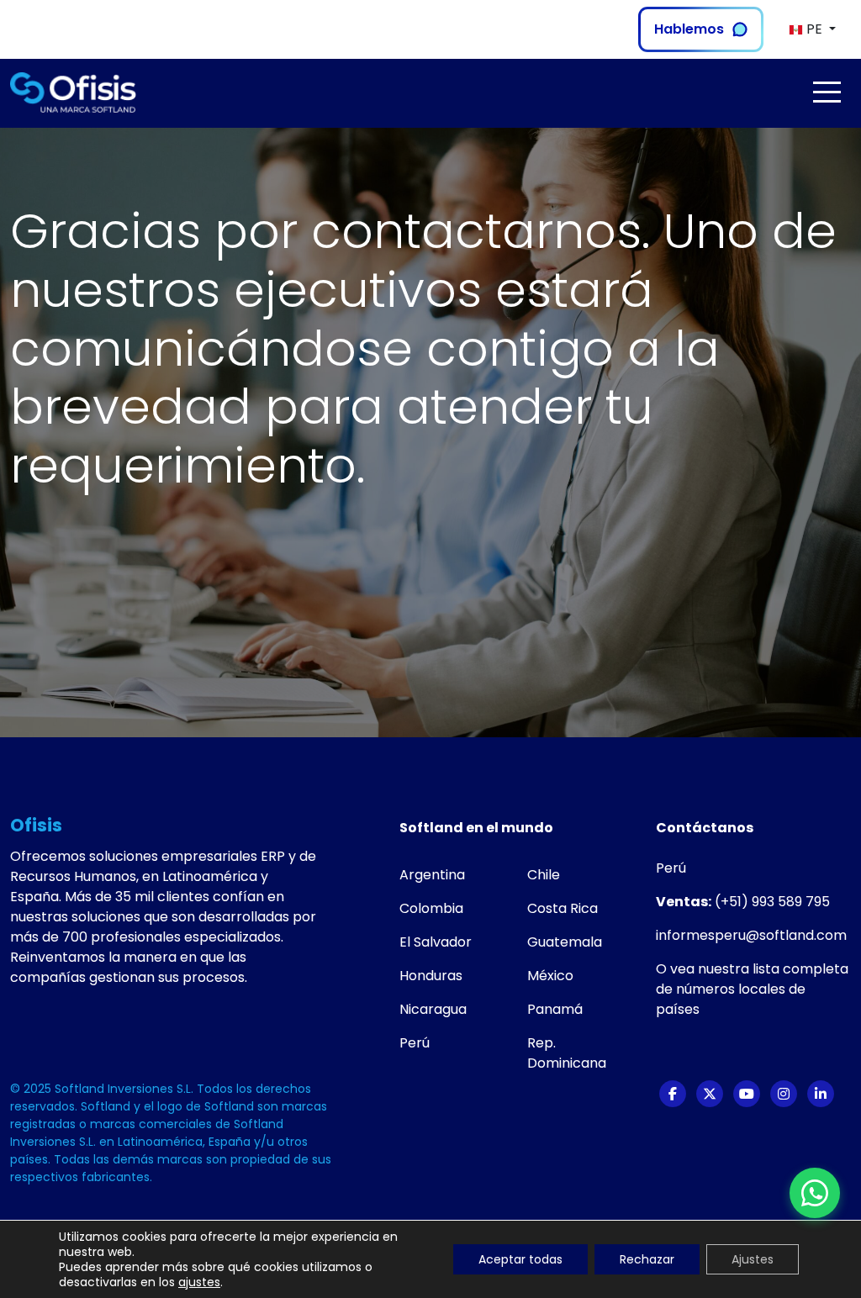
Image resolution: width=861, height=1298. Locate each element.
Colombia (431, 908)
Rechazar (647, 1259)
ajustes (199, 1282)
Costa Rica (562, 908)
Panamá (555, 1009)
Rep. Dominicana (566, 1053)
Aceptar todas (520, 1259)
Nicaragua (433, 1009)
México (550, 975)
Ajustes (753, 1259)
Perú (414, 1043)
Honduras (430, 975)
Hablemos (689, 29)
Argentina (432, 874)
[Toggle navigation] (826, 92)
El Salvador (435, 942)
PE (814, 29)
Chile (543, 874)
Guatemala (564, 942)
